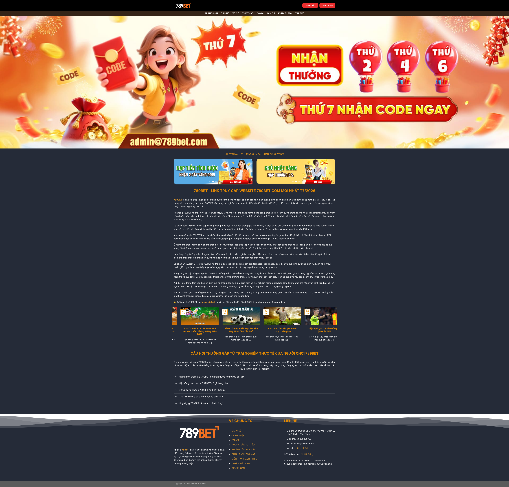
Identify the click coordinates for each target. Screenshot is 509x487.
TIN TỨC (299, 13)
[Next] (247, 171)
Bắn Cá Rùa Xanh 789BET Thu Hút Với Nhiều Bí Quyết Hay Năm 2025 (192, 331)
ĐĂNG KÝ (310, 5)
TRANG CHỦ (211, 13)
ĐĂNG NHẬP (327, 5)
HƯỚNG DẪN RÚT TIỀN (243, 444)
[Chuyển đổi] (176, 377)
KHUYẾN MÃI (285, 13)
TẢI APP (236, 440)
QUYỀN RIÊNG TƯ (241, 463)
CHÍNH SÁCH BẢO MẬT (243, 454)
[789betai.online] (188, 5)
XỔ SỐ (235, 13)
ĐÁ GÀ (260, 13)
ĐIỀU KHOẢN (238, 468)
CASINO (225, 13)
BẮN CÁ (271, 13)
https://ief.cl (302, 448)
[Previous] (178, 171)
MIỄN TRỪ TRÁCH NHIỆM (244, 458)
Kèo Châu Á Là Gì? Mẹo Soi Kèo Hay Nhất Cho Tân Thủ (233, 330)
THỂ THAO (248, 13)
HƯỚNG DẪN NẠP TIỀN (243, 449)
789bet (185, 449)
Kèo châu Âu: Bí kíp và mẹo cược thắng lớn (275, 330)
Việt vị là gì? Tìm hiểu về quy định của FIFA (316, 330)
